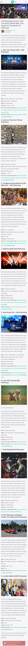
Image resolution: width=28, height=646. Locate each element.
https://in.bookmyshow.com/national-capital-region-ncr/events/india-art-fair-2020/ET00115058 (14, 178)
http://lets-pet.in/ (22, 441)
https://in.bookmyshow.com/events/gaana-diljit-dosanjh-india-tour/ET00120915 (13, 302)
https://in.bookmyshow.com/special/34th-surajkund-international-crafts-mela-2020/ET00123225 (14, 243)
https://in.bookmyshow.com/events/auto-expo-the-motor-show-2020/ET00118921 (14, 368)
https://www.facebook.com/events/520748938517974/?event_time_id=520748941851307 (14, 375)
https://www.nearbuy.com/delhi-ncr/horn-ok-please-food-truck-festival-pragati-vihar (14, 110)
